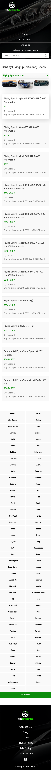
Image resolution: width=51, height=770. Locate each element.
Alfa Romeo (12, 420)
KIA (12, 548)
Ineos (13, 529)
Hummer (12, 522)
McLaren (12, 593)
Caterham (38, 452)
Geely (38, 503)
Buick (13, 446)
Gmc (38, 510)
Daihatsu (12, 478)
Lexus (38, 567)
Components (25, 40)
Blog (25, 732)
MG (13, 599)
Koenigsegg (38, 548)
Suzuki (12, 669)
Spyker (13, 663)
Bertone (38, 433)
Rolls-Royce (13, 644)
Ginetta (13, 510)
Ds (38, 490)
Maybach (12, 586)
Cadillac (13, 452)
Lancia (38, 561)
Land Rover (12, 567)
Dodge (12, 490)
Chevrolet (13, 458)
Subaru (38, 663)
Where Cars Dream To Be (25, 50)
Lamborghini (13, 561)
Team (26, 738)
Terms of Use (25, 753)
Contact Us (25, 727)
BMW (13, 439)
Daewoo (38, 471)
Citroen (13, 465)
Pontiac (13, 631)
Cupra (38, 465)
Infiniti (38, 529)
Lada (38, 554)
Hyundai (38, 522)
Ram (13, 637)
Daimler (38, 478)
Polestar (38, 625)
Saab (13, 650)
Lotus (38, 573)
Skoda (12, 657)
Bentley (13, 433)
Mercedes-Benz (38, 593)
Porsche (38, 631)
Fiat (38, 497)
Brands (25, 34)
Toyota (38, 676)
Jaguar (13, 541)
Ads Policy (25, 748)
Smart (38, 657)
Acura (38, 414)
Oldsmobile (12, 612)
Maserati (38, 580)
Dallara (13, 484)
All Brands (25, 695)
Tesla (13, 676)
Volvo (38, 682)
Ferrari (13, 497)
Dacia (13, 471)
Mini (38, 599)
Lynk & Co (13, 580)
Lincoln (13, 573)
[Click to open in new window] (25, 759)
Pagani (12, 618)
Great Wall (13, 516)
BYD (38, 446)
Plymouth (12, 625)
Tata (38, 669)
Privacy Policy (25, 743)
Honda (38, 516)
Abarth (12, 414)
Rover (38, 644)
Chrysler (38, 458)
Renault (38, 637)
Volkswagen (13, 682)
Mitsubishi (13, 605)
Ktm (12, 554)
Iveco (38, 535)
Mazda (38, 586)
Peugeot (38, 618)
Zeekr (13, 689)
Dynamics (25, 45)
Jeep (38, 541)
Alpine (38, 420)
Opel (38, 612)
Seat (38, 650)
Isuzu (13, 535)
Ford (13, 503)
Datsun (38, 484)
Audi (38, 426)
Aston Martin (13, 426)
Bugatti (38, 439)
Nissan (38, 605)
